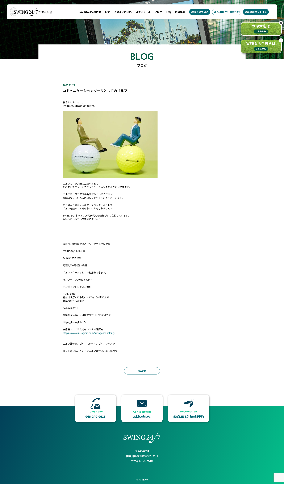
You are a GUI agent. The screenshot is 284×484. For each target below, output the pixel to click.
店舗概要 (180, 12)
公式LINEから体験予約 (227, 12)
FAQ (168, 12)
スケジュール (143, 12)
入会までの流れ (123, 12)
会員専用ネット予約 (256, 12)
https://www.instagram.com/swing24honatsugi (89, 333)
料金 (107, 12)
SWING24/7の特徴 (90, 12)
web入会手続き (200, 12)
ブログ (158, 12)
